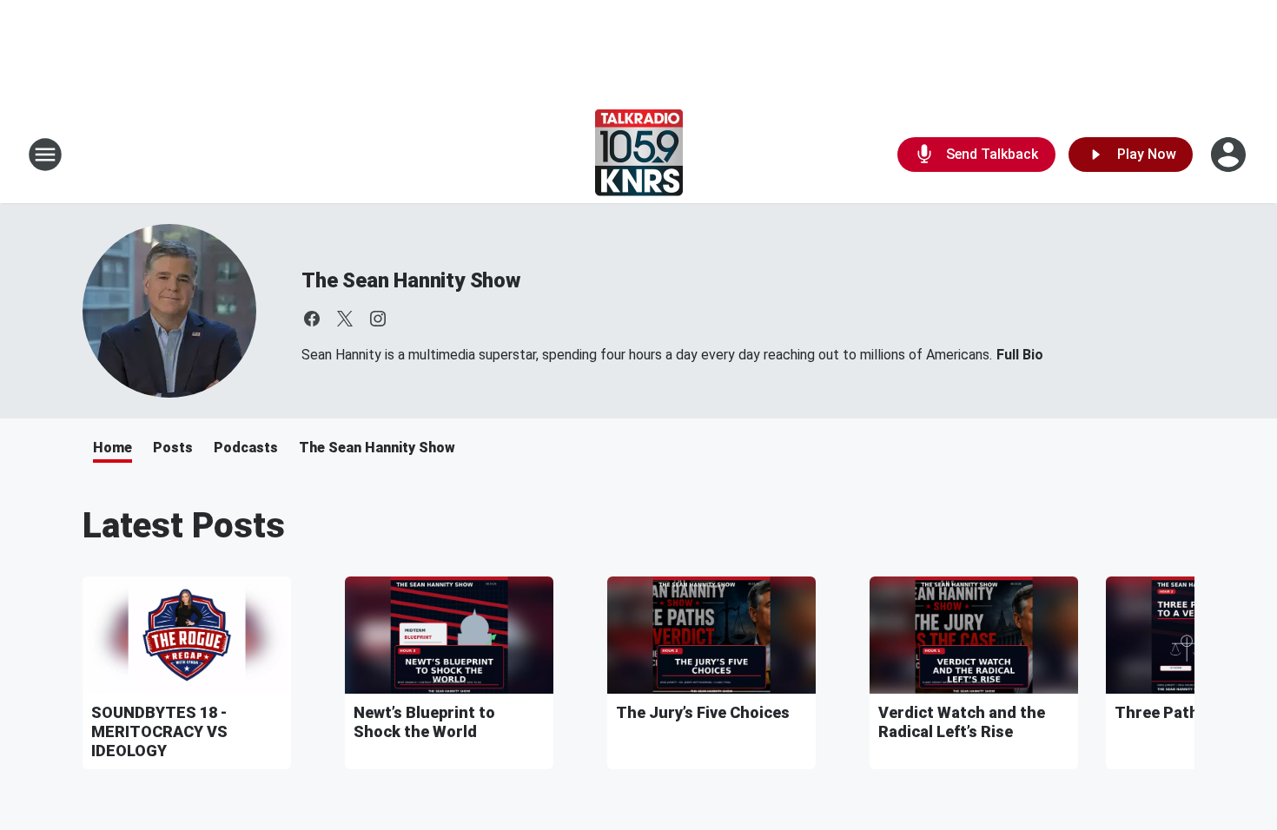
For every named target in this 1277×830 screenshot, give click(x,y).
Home (112, 447)
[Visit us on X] (344, 318)
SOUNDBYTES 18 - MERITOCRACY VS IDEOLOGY (159, 731)
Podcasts (246, 447)
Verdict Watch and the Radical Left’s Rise (961, 722)
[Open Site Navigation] (45, 154)
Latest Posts (184, 525)
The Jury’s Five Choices (703, 712)
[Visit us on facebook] (311, 318)
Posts (173, 447)
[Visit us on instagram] (377, 318)
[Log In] (1230, 154)
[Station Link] (639, 154)
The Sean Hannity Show (410, 280)
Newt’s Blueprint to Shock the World (424, 722)
